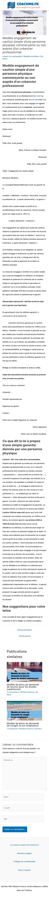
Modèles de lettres (31, 56)
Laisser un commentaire (12, 56)
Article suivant (24, 636)
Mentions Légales (24, 853)
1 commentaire (12, 729)
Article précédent (24, 630)
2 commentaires (13, 692)
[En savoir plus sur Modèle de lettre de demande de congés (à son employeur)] (24, 711)
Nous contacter (24, 870)
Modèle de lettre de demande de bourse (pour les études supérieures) (23, 686)
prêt (33, 100)
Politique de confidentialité (24, 862)
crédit (38, 96)
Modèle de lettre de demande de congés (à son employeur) (23, 724)
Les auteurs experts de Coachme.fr (24, 845)
